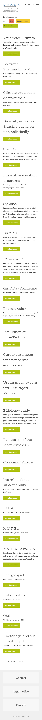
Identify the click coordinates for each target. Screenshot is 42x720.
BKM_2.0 (10, 233)
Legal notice (21, 691)
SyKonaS (11, 204)
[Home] (11, 5)
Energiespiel (13, 575)
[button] (37, 4)
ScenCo (9, 149)
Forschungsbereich (10, 17)
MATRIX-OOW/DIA (19, 549)
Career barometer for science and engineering (18, 360)
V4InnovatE (13, 259)
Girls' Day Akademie (20, 288)
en (33, 4)
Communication (23, 21)
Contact (21, 677)
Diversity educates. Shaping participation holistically (19, 126)
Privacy (21, 705)
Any (4, 21)
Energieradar (14, 309)
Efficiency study (16, 410)
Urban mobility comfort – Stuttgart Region (21, 388)
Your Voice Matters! (19, 38)
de (29, 4)
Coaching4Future (18, 462)
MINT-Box (11, 528)
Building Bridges (10, 26)
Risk (11, 21)
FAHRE (9, 508)
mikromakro (14, 595)
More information (11, 54)
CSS (6, 616)
